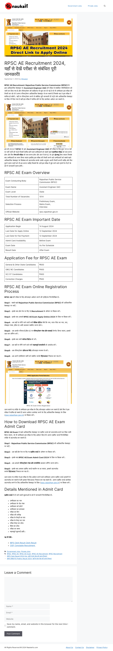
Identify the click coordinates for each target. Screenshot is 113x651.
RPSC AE (15, 554)
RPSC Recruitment (55, 554)
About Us (69, 647)
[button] (105, 6)
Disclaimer (90, 647)
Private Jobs (93, 6)
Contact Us (79, 647)
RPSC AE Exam (25, 554)
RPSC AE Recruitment (40, 554)
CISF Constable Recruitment (23, 545)
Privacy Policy (102, 647)
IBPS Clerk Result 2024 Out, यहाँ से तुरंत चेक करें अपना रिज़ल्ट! (27, 556)
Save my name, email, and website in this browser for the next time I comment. (37, 625)
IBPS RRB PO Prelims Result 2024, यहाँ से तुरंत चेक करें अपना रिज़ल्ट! (29, 559)
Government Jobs (75, 6)
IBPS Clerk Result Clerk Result (23, 543)
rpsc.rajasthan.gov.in (14, 415)
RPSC (9, 554)
